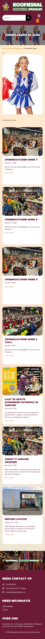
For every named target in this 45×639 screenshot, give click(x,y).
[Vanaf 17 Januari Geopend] (22, 441)
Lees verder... (10, 173)
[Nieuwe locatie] (22, 501)
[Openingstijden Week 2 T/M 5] (22, 321)
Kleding (10, 48)
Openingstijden (7, 606)
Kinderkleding (18, 48)
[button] (3, 53)
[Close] (37, 21)
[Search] (29, 18)
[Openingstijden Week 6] (22, 201)
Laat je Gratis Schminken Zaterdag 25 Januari (21, 402)
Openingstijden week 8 (21, 279)
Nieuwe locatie (16, 519)
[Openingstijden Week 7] (22, 141)
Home (4, 48)
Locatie (5, 610)
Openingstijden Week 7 (21, 159)
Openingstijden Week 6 (21, 219)
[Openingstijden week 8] (22, 261)
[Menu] (39, 16)
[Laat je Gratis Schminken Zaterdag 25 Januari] (22, 381)
